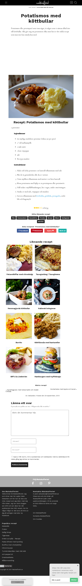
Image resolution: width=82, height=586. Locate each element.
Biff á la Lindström (19, 377)
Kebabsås (5, 526)
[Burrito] (19, 326)
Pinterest (38, 231)
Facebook (24, 231)
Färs (13, 218)
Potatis (42, 218)
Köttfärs (41, 221)
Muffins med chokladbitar (12, 541)
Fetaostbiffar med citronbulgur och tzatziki (26, 274)
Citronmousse (7, 544)
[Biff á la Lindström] (19, 360)
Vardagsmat (66, 218)
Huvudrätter (33, 218)
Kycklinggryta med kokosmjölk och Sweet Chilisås (22, 390)
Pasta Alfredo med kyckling (12, 539)
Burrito (19, 342)
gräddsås (48, 196)
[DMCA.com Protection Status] (6, 560)
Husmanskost (22, 218)
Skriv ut (62, 231)
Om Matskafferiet (39, 513)
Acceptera (17, 582)
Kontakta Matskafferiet (41, 515)
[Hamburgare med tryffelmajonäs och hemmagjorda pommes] (47, 360)
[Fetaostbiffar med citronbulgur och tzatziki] (19, 258)
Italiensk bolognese (47, 308)
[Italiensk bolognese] (47, 292)
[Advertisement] (43, 53)
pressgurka (56, 196)
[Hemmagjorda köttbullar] (19, 292)
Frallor (4, 528)
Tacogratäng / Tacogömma (48, 274)
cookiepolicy (23, 579)
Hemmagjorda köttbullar (19, 308)
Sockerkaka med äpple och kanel (63, 389)
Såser (57, 218)
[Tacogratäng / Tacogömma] (48, 258)
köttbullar (40, 196)
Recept (50, 218)
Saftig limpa (6, 531)
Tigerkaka (5, 534)
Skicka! (74, 580)
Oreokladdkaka (7, 552)
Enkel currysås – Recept (11, 536)
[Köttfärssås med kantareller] (47, 326)
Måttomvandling (8, 554)
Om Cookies (37, 518)
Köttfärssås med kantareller (47, 342)
